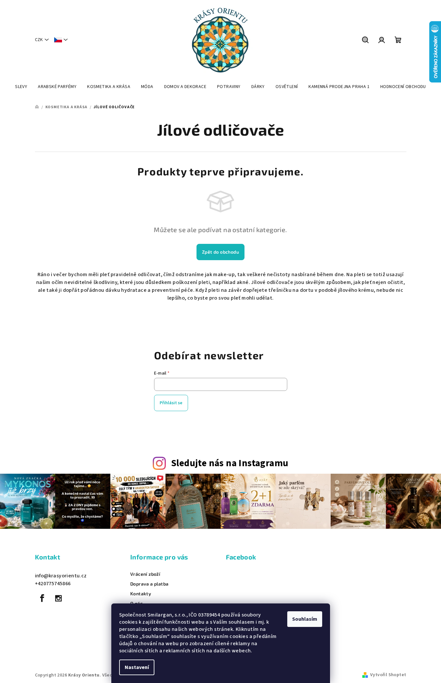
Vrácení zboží (145, 574)
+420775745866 (53, 583)
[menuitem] (21, 86)
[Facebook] (42, 598)
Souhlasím (304, 619)
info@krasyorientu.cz (61, 575)
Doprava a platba (149, 584)
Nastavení (137, 667)
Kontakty (140, 593)
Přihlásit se (171, 403)
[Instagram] (58, 598)
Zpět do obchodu (220, 252)
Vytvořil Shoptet (388, 675)
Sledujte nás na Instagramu (229, 463)
